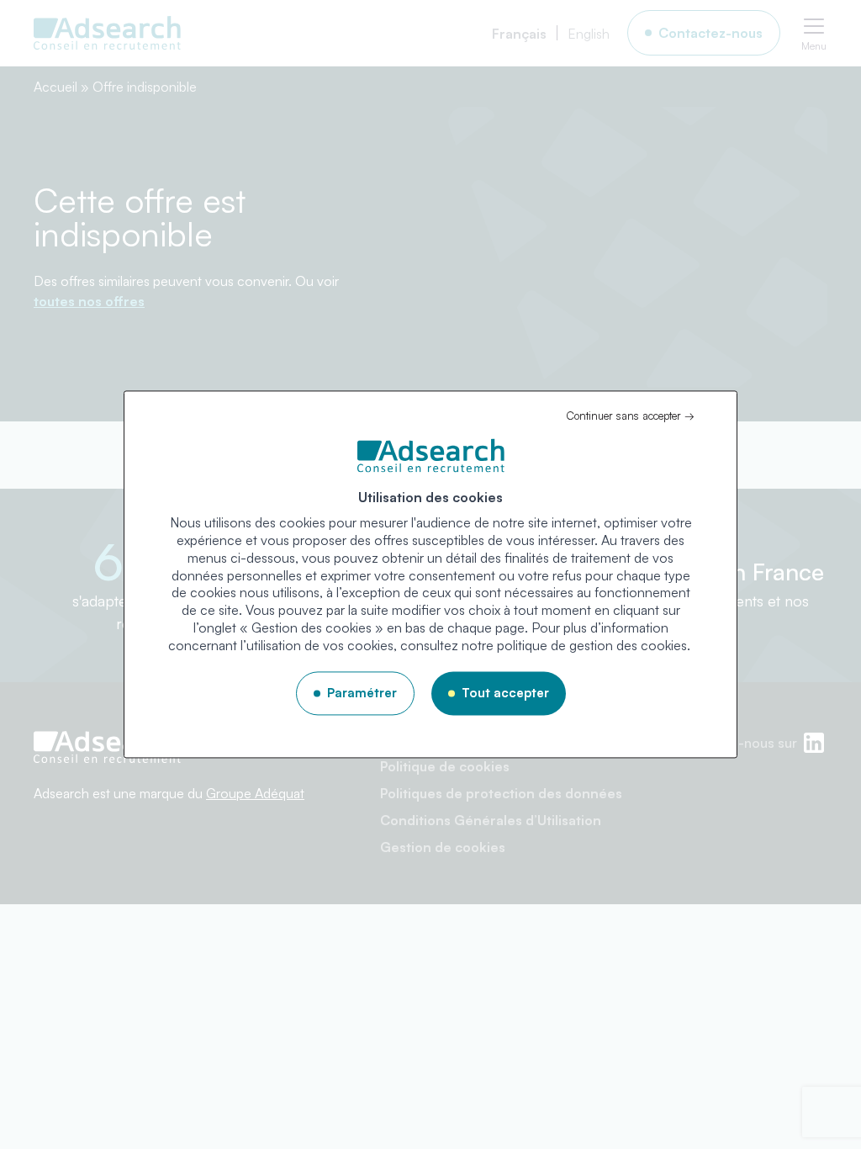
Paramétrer (362, 693)
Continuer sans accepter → (630, 415)
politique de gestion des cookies (592, 645)
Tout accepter (505, 693)
